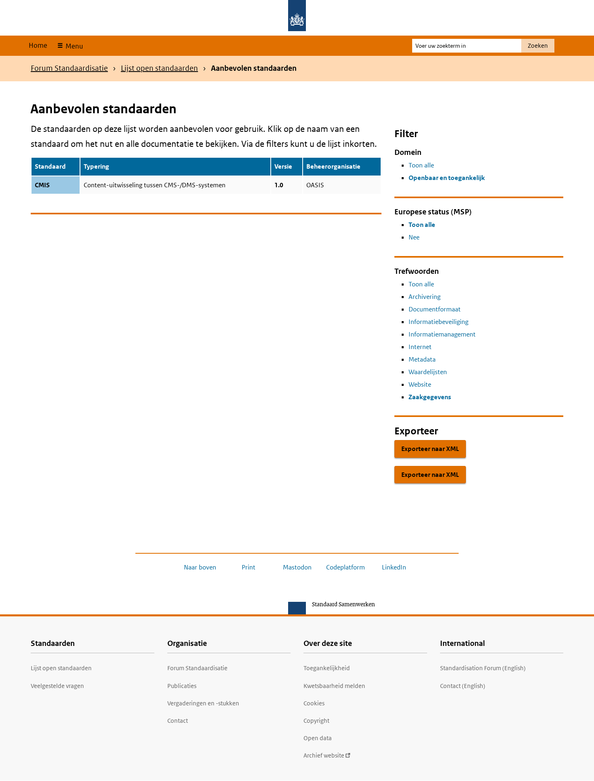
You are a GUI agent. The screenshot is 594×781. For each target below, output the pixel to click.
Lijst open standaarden (159, 68)
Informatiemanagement (442, 334)
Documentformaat (435, 309)
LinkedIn (394, 567)
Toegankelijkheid (326, 668)
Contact (177, 720)
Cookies (313, 703)
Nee (414, 237)
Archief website (323, 755)
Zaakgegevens (430, 397)
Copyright (316, 720)
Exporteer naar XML (430, 448)
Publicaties (181, 686)
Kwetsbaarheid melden (334, 686)
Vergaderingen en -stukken (203, 703)
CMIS (42, 185)
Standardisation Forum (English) (483, 668)
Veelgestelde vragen (57, 686)
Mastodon (297, 567)
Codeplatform (345, 567)
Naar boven (200, 567)
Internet (420, 347)
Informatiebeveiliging (438, 321)
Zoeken (538, 45)
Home (38, 45)
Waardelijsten (428, 372)
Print (248, 567)
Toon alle (421, 165)
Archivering (424, 296)
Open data (317, 738)
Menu (73, 46)
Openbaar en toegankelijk (447, 178)
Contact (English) (462, 686)
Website (420, 384)
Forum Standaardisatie (69, 68)
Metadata (422, 359)
